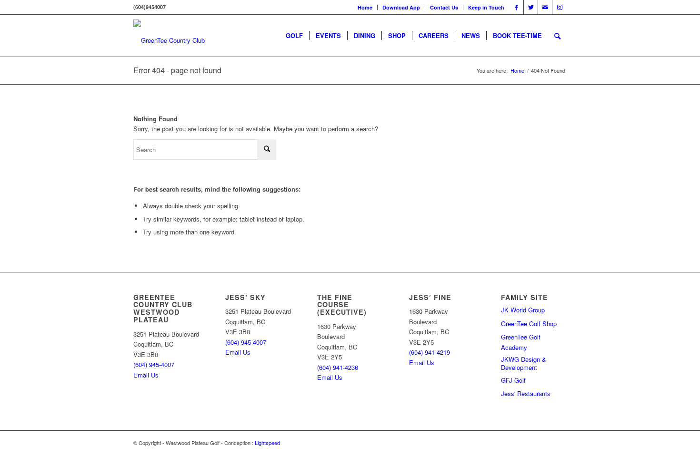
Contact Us (444, 7)
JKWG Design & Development (523, 364)
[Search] (557, 36)
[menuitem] (365, 7)
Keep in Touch (486, 7)
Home (365, 7)
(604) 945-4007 (153, 364)
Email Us (146, 374)
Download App (401, 7)
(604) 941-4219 (429, 352)
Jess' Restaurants (525, 393)
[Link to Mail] (545, 7)
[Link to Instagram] (559, 7)
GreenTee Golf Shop (529, 323)
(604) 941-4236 (337, 367)
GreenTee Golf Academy (520, 341)
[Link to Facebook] (516, 7)
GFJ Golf (513, 380)
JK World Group (523, 309)
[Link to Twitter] (531, 7)
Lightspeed (267, 442)
